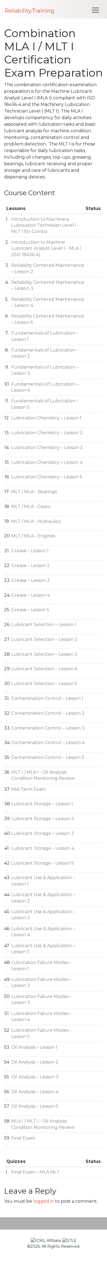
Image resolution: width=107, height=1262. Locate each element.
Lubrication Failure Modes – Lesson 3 (41, 999)
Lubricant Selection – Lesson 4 (44, 668)
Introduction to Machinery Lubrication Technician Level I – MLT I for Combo (45, 225)
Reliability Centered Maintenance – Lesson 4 (47, 302)
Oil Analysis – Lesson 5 (34, 1106)
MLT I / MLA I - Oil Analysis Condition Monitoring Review (43, 775)
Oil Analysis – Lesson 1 (34, 1047)
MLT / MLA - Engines (33, 536)
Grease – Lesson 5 (30, 609)
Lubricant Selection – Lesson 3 (44, 654)
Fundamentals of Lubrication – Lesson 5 (44, 404)
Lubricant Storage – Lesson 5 (42, 863)
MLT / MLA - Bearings (34, 491)
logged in (43, 1201)
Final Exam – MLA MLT (35, 1172)
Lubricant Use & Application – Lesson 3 (43, 914)
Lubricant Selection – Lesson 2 (44, 639)
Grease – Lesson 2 (30, 565)
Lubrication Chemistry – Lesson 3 (47, 447)
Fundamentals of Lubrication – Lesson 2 (44, 353)
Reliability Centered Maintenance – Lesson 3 (47, 285)
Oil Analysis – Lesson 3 (34, 1076)
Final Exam (23, 1138)
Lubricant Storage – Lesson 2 (42, 818)
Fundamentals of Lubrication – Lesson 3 (44, 370)
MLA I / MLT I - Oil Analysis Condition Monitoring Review (43, 1124)
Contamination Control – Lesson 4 (48, 742)
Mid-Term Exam (28, 789)
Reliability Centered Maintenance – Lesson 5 (47, 319)
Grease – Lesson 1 (30, 550)
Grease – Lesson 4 (30, 595)
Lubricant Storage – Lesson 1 (42, 803)
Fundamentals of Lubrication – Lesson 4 (44, 387)
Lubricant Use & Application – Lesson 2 (43, 897)
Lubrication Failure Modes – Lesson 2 (41, 982)
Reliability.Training (29, 10)
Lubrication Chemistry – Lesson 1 (46, 417)
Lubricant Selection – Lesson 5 (44, 683)
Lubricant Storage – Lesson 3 (42, 833)
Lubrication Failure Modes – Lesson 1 (41, 965)
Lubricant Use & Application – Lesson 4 (43, 931)
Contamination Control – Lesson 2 (48, 713)
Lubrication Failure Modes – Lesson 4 (41, 1016)
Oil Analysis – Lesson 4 (34, 1091)
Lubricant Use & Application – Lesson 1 (43, 880)
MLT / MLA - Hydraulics (36, 521)
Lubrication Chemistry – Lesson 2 (47, 432)
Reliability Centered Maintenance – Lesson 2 (47, 268)
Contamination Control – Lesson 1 (47, 698)
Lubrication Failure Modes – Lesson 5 (41, 1033)
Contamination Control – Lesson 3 (48, 728)
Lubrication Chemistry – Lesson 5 (46, 476)
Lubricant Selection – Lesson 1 (43, 624)
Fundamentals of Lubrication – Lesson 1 (44, 336)
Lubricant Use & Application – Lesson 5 (43, 948)
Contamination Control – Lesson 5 (47, 757)
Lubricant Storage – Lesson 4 (42, 848)
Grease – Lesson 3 (30, 580)
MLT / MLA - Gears (30, 506)
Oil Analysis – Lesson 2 (34, 1062)
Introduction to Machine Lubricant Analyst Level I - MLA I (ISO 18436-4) (46, 248)
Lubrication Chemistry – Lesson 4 (47, 462)
